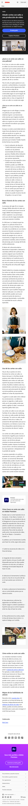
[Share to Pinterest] (16, 738)
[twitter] (8, 797)
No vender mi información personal (8, 803)
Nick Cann (5, 722)
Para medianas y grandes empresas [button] (9, 777)
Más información (14, 767)
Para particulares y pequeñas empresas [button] (10, 773)
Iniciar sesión (23, 2)
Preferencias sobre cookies (14, 801)
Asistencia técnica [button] (6, 783)
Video (2, 6)
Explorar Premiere (14, 36)
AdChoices (19, 803)
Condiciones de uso (5, 801)
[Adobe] (7, 2)
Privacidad (22, 799)
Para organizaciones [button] (6, 780)
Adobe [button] (3, 786)
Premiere (12, 497)
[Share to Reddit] (19, 738)
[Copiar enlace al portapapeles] (22, 738)
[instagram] (5, 797)
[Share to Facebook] (6, 738)
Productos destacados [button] (7, 789)
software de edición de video (10, 704)
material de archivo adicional (15, 670)
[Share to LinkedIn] (12, 738)
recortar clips (15, 698)
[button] (17, 2)
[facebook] (3, 797)
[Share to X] (9, 738)
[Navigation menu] (2, 2)
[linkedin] (10, 797)
